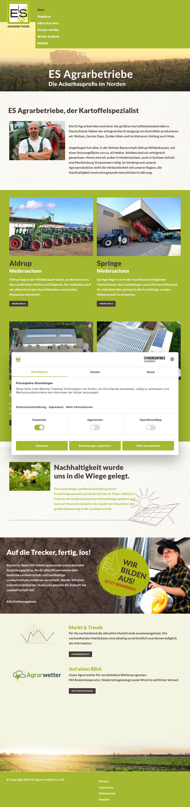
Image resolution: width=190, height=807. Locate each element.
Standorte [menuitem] (44, 16)
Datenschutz (107, 793)
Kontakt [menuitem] (42, 43)
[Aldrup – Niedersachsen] (51, 224)
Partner (104, 781)
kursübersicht (80, 654)
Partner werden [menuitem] (48, 30)
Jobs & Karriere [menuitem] (47, 23)
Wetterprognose (82, 690)
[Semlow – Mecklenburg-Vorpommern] (139, 348)
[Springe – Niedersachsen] (139, 224)
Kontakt (104, 799)
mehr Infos (18, 303)
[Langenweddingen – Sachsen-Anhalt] (51, 348)
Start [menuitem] (40, 9)
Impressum (106, 787)
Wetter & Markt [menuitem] (48, 36)
